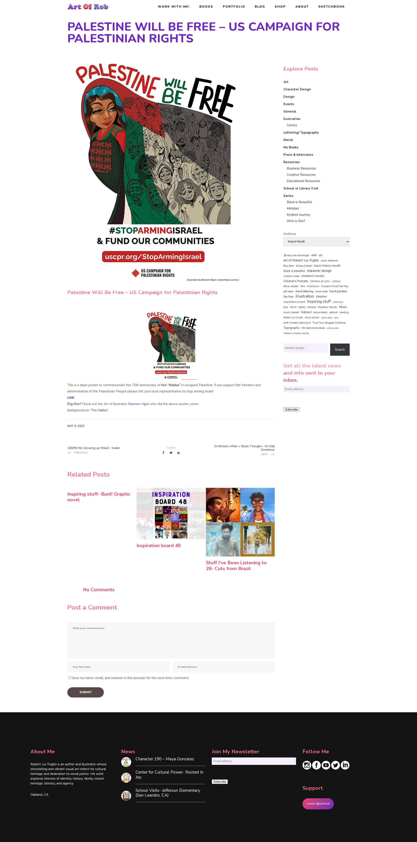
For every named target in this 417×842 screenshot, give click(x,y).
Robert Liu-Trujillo (293, 317)
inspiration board (294, 302)
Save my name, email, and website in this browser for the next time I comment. (130, 678)
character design (319, 270)
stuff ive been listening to (297, 322)
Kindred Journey (298, 215)
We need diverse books (313, 328)
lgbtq (301, 307)
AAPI (314, 255)
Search (340, 349)
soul (336, 317)
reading (344, 312)
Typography (291, 328)
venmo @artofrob (318, 804)
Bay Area (288, 265)
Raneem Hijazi (138, 404)
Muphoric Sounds (327, 307)
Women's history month (296, 333)
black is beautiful (294, 271)
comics (336, 281)
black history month (327, 266)
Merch (288, 140)
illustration (304, 296)
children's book (291, 276)
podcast (333, 312)
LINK (70, 397)
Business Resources (301, 168)
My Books (290, 147)
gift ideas (288, 291)
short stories (312, 317)
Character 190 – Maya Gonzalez (165, 759)
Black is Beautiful (299, 202)
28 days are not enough (296, 255)
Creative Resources (301, 175)
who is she (333, 328)
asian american (329, 260)
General (289, 111)
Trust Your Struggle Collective (329, 322)
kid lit (293, 307)
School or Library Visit (301, 188)
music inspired (291, 312)
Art (286, 82)
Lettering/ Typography (301, 132)
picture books (320, 312)
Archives (289, 234)
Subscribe (291, 409)
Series (288, 196)
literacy (311, 307)
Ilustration (291, 119)
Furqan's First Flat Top (334, 286)
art (320, 255)
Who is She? (296, 221)
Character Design (297, 89)
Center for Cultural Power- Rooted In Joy (169, 775)
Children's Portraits (295, 281)
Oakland (306, 312)
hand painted (338, 291)
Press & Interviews (298, 155)
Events (288, 104)
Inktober (293, 208)
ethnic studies (290, 286)
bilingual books (304, 265)
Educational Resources (303, 181)
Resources (291, 162)
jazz (285, 307)
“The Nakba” (99, 410)
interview (338, 302)
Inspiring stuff (319, 301)
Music (343, 307)
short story (326, 317)
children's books (312, 276)
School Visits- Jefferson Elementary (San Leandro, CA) (168, 793)
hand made (321, 291)
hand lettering (304, 291)
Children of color (320, 281)
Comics (292, 125)
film (302, 286)
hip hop (288, 296)
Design (289, 97)
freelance (313, 286)
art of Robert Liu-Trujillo (301, 260)
